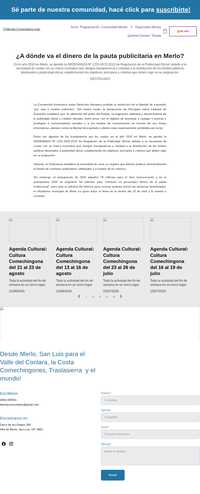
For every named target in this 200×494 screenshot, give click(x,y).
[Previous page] (78, 296)
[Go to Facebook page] (91, 330)
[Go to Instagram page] (100, 330)
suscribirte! (173, 9)
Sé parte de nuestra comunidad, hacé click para (83, 9)
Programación (89, 27)
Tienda (156, 35)
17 (114, 297)
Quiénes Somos (139, 35)
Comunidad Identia (114, 27)
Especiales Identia (148, 27)
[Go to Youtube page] (108, 330)
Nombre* (106, 393)
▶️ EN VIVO (183, 31)
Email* (105, 427)
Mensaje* (106, 444)
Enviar (113, 474)
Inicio (74, 27)
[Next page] (121, 296)
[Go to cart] (165, 31)
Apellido (106, 410)
